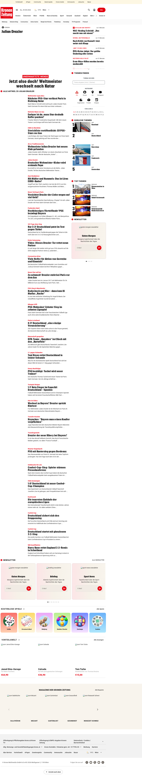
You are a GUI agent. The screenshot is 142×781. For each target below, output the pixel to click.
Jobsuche (81, 2)
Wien (35, 16)
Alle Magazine (99, 690)
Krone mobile (60, 2)
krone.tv (102, 16)
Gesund (69, 16)
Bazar (89, 2)
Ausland (77, 16)
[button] (96, 16)
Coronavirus (24, 22)
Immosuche (71, 2)
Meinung (4, 22)
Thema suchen (88, 78)
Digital (85, 16)
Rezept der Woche (46, 22)
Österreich (27, 16)
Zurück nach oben (53, 772)
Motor (92, 16)
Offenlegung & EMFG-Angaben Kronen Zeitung (52, 742)
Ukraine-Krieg (14, 22)
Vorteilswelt (19, 2)
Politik (42, 16)
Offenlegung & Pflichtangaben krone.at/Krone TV (19, 742)
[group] (100, 609)
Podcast (85, 22)
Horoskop (66, 22)
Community (37, 2)
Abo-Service (7, 752)
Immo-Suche (34, 22)
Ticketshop (57, 22)
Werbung (86, 747)
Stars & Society (52, 16)
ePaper (28, 2)
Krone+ (18, 16)
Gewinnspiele (48, 2)
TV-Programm (76, 22)
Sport (62, 16)
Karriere (95, 747)
